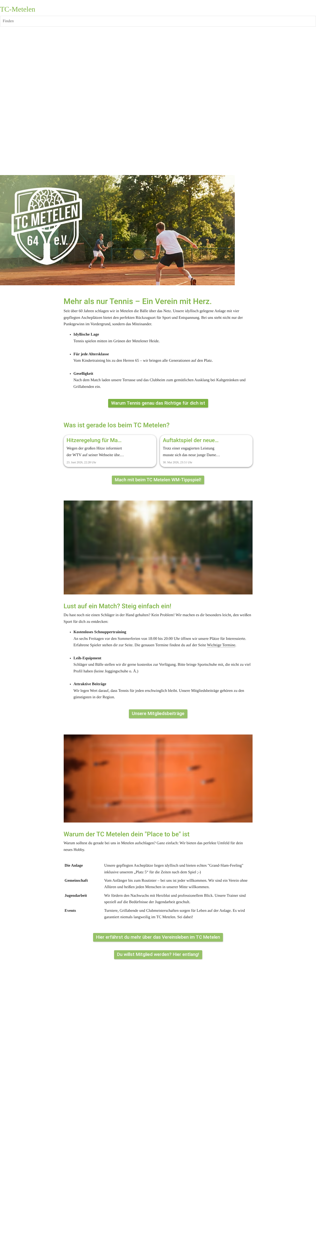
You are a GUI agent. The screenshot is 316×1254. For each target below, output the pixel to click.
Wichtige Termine (221, 645)
